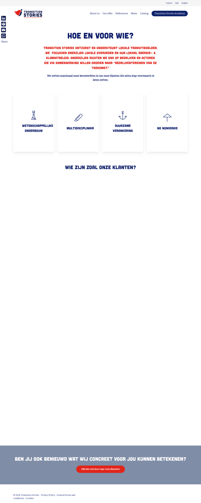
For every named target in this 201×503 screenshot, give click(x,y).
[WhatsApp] (4, 36)
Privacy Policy (48, 495)
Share (4, 41)
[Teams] (4, 24)
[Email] (4, 30)
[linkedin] (14, 3)
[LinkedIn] (4, 18)
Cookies (30, 498)
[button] (100, 469)
